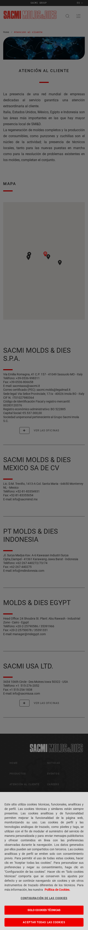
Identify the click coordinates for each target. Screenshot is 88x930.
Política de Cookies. (57, 889)
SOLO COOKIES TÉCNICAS (44, 910)
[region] (44, 861)
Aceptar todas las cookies (44, 922)
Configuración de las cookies (44, 898)
